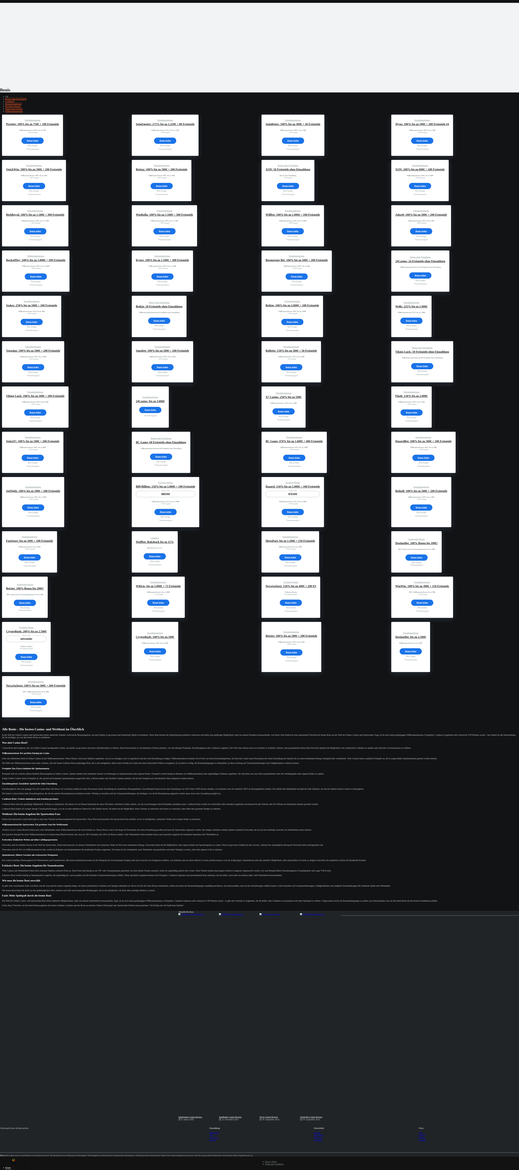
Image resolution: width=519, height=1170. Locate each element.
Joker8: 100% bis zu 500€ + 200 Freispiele (421, 214)
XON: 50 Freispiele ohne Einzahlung (288, 169)
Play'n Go (318, 1137)
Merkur (317, 1133)
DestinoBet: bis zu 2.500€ (410, 637)
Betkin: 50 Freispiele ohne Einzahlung (159, 306)
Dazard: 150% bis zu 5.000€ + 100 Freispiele (293, 486)
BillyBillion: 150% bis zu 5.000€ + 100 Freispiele (165, 486)
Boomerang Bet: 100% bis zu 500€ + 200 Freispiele (297, 260)
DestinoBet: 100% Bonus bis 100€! (416, 543)
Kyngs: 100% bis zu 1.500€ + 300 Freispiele (162, 260)
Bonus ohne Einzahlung (16, 99)
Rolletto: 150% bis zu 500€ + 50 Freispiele (291, 350)
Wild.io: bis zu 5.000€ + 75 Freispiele (158, 586)
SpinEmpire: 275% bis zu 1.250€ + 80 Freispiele (165, 124)
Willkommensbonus (14, 111)
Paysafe (212, 1140)
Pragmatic (318, 1140)
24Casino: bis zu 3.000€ (150, 401)
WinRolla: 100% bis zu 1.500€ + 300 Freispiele (164, 214)
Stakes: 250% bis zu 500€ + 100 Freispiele (31, 305)
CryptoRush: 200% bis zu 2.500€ (26, 631)
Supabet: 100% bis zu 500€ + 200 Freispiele (162, 350)
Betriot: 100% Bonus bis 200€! (25, 588)
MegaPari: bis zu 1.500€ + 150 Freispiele (290, 540)
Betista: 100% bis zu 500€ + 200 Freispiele (161, 169)
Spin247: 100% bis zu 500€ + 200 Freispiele (32, 441)
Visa (211, 1135)
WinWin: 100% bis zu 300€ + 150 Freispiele (422, 586)
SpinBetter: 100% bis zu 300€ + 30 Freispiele (293, 124)
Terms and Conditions (274, 1164)
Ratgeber (422, 1140)
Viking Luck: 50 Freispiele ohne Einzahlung (422, 351)
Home (8, 1167)
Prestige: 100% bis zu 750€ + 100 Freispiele (32, 124)
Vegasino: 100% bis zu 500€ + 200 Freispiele (33, 350)
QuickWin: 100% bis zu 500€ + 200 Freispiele (34, 169)
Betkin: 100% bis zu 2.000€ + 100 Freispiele (292, 305)
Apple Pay (213, 1137)
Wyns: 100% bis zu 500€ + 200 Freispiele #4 (422, 124)
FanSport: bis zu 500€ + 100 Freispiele (29, 540)
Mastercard (214, 1133)
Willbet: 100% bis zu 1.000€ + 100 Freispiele (293, 214)
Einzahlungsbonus (13, 104)
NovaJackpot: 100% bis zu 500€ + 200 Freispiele (36, 685)
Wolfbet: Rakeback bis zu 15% (155, 542)
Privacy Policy (271, 1162)
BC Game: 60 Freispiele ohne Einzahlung (161, 442)
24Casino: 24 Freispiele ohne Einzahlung (420, 261)
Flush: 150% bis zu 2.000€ (411, 396)
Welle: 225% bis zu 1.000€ (411, 306)
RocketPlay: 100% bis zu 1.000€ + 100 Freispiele (35, 260)
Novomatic (318, 1135)
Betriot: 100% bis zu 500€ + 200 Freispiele (291, 635)
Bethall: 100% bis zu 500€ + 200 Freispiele (421, 491)
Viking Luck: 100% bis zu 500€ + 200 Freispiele (35, 396)
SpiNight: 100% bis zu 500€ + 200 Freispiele (33, 491)
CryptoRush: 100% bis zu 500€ (155, 637)
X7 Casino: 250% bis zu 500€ (284, 397)
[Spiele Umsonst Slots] (13, 1163)
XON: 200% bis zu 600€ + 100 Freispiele (420, 169)
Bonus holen (32, 140)
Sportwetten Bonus (14, 109)
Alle (420, 1133)
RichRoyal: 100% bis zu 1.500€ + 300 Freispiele (35, 214)
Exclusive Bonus (13, 106)
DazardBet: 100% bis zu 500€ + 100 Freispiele (423, 441)
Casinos (422, 1135)
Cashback (10, 101)
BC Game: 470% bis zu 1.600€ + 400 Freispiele (294, 441)
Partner (422, 1137)
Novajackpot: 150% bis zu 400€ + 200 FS (291, 586)
